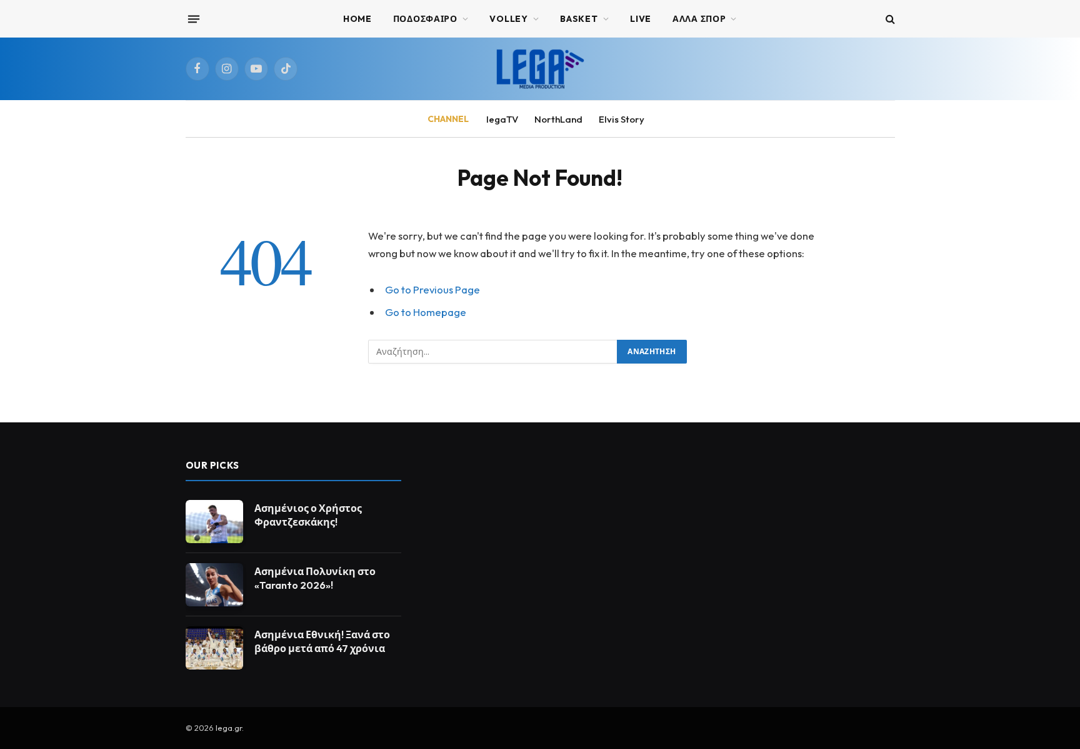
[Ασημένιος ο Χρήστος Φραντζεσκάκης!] (214, 521)
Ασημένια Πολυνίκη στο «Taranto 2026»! (315, 578)
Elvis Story (621, 119)
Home (357, 18)
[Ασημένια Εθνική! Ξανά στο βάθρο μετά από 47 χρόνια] (214, 648)
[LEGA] (540, 69)
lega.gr (229, 728)
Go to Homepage (425, 311)
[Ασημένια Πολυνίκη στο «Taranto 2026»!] (214, 584)
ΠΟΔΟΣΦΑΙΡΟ (425, 18)
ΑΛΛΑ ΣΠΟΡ (699, 18)
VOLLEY (508, 18)
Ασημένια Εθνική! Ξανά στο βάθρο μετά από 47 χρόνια (322, 641)
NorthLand (558, 119)
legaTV (502, 119)
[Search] (889, 19)
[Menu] (193, 19)
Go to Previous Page (432, 289)
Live (640, 18)
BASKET (579, 18)
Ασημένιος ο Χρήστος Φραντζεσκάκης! (308, 515)
